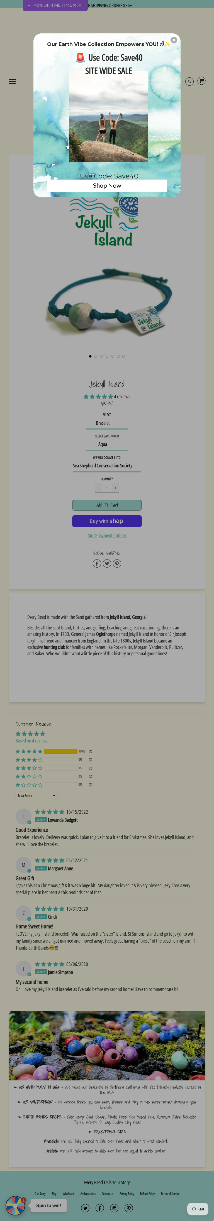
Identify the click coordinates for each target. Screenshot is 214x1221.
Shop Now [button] (107, 185)
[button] (174, 40)
